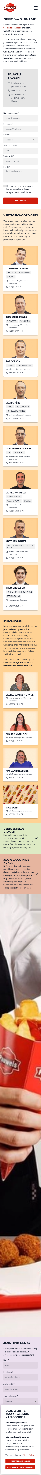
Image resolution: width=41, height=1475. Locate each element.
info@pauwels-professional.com (18, 84)
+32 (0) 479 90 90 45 (16, 462)
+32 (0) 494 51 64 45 (16, 331)
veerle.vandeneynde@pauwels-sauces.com (20, 699)
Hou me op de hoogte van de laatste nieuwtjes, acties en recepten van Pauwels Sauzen (19, 189)
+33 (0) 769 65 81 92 (16, 606)
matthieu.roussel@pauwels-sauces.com (19, 553)
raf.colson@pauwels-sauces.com (20, 369)
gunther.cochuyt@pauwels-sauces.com (18, 282)
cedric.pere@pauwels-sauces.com (21, 415)
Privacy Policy (28, 1455)
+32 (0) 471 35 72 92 (16, 511)
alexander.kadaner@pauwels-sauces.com (19, 458)
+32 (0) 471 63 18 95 (16, 418)
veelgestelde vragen (12, 28)
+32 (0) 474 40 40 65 (16, 373)
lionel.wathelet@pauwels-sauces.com (18, 506)
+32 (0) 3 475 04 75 (16, 704)
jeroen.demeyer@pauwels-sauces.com (18, 326)
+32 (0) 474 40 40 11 (16, 287)
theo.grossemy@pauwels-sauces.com (18, 601)
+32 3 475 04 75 (18, 91)
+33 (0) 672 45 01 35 (16, 558)
